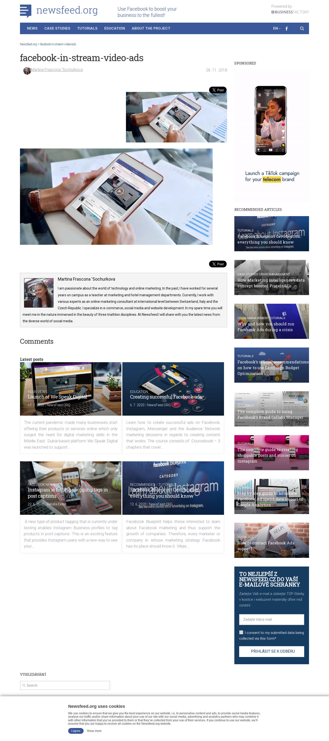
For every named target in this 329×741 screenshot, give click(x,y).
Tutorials (87, 28)
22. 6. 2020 (36, 504)
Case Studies (57, 28)
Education (114, 28)
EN (275, 28)
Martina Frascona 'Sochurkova (57, 69)
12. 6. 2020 (138, 504)
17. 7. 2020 (36, 405)
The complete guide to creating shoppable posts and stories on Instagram (267, 455)
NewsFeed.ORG (58, 405)
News (32, 28)
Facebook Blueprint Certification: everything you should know (165, 492)
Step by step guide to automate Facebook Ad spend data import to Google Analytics (270, 499)
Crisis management (274, 274)
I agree (75, 731)
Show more (94, 731)
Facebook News (41, 485)
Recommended (142, 485)
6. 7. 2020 (137, 405)
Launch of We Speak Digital (57, 396)
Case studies (247, 274)
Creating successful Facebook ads (166, 396)
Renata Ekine (56, 504)
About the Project (151, 28)
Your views (37, 392)
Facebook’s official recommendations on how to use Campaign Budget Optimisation (273, 367)
